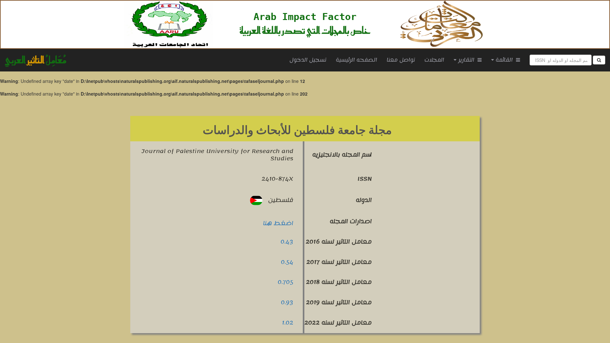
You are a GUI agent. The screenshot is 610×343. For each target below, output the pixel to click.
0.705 (285, 282)
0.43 (287, 241)
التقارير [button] (467, 60)
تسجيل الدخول (307, 60)
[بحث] (599, 60)
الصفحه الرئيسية (359, 60)
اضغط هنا (278, 223)
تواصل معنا (401, 60)
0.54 (287, 262)
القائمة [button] (505, 60)
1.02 (287, 322)
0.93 (287, 302)
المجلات (434, 60)
